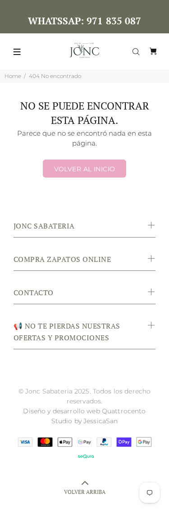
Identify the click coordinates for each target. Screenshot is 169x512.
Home (13, 76)
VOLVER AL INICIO (84, 169)
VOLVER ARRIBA (84, 492)
